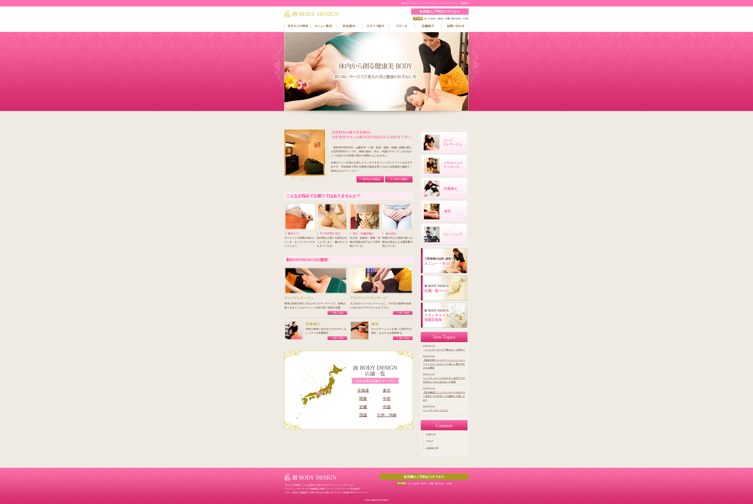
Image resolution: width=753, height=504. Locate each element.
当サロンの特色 (292, 485)
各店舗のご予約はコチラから (439, 11)
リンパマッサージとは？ (436, 410)
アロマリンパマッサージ (296, 489)
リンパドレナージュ (343, 485)
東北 (387, 390)
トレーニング (332, 489)
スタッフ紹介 (291, 492)
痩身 (322, 489)
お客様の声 (432, 448)
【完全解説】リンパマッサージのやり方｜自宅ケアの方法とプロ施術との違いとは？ (444, 396)
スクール (345, 489)
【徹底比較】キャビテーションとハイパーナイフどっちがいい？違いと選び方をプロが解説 (444, 364)
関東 (363, 398)
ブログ (429, 441)
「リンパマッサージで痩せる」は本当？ (444, 349)
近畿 (363, 407)
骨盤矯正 (314, 489)
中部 (387, 398)
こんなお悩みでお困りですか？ (316, 485)
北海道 (363, 390)
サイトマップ (361, 492)
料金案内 (355, 489)
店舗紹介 (303, 492)
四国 (363, 415)
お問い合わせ (315, 492)
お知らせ (431, 434)
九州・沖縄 (387, 415)
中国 (387, 407)
